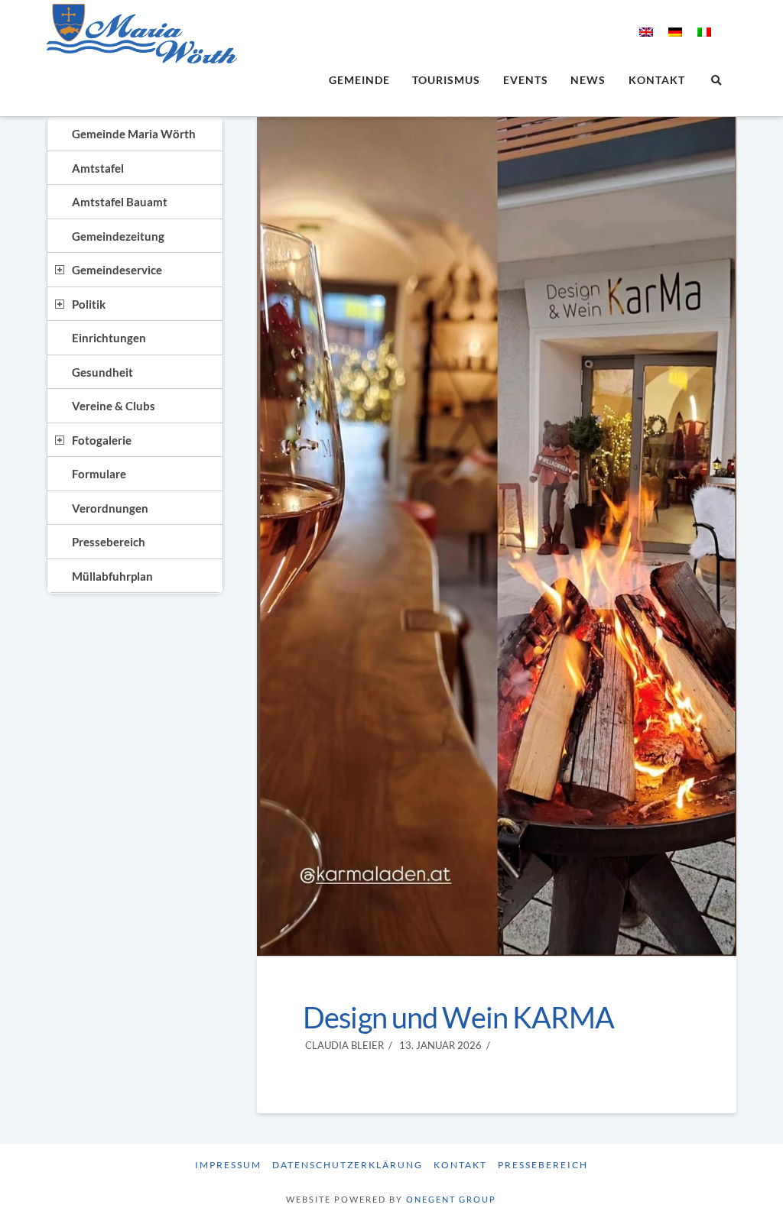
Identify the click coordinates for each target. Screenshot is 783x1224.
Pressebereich (108, 542)
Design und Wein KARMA (458, 1017)
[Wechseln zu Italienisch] (704, 31)
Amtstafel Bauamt (119, 202)
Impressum (228, 1165)
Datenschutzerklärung (347, 1165)
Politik (89, 304)
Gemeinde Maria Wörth (134, 134)
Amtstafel (98, 168)
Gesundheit (102, 372)
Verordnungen (110, 508)
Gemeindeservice (117, 270)
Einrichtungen (109, 338)
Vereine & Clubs (113, 406)
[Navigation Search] (715, 81)
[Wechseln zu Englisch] (646, 31)
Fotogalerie (102, 440)
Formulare (99, 474)
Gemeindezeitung (118, 236)
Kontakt (460, 1165)
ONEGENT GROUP (451, 1199)
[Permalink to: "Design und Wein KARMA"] (496, 536)
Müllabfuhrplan (112, 576)
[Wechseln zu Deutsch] (675, 31)
